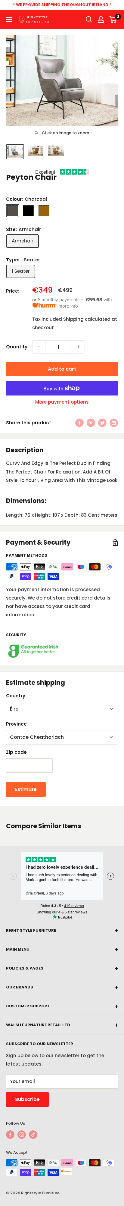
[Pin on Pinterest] (91, 423)
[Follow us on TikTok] (33, 1134)
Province (16, 724)
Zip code (16, 752)
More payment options (62, 402)
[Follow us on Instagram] (21, 1134)
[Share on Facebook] (79, 423)
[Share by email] (114, 423)
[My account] (101, 19)
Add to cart (62, 368)
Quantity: (17, 347)
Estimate (26, 789)
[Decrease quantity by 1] (39, 347)
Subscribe (27, 1099)
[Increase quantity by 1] (78, 347)
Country (15, 696)
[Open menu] (9, 19)
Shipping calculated (86, 319)
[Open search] (89, 19)
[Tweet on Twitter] (102, 423)
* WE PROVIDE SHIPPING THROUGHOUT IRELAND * (62, 5)
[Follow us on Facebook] (10, 1134)
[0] (113, 19)
